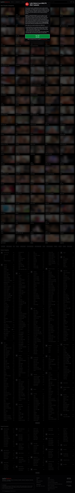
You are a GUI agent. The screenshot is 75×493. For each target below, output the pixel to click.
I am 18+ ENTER (37, 36)
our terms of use (44, 39)
